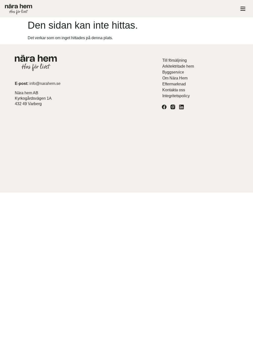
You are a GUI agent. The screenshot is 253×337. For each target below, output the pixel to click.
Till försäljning (174, 60)
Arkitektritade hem (178, 66)
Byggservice (173, 72)
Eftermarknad (174, 84)
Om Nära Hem (175, 78)
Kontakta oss (173, 90)
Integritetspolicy (176, 96)
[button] (243, 9)
